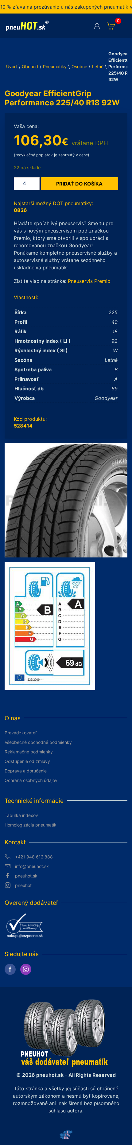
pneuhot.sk (26, 875)
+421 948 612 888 (34, 856)
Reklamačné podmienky (29, 751)
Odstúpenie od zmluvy (27, 761)
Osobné (79, 66)
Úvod (11, 66)
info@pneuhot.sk (32, 866)
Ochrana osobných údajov (31, 780)
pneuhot (23, 885)
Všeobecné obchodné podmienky (38, 742)
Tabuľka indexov (21, 815)
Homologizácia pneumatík (30, 824)
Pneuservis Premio (89, 281)
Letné (97, 66)
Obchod (30, 66)
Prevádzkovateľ (21, 732)
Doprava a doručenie (26, 770)
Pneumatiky (55, 66)
